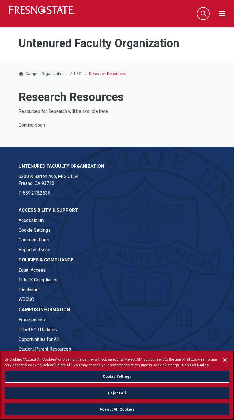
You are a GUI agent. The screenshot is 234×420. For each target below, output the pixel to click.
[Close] (225, 360)
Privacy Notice (195, 365)
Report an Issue (34, 249)
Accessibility (32, 220)
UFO (78, 73)
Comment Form (34, 240)
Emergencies (32, 320)
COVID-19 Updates (38, 329)
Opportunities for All (39, 339)
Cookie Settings (35, 230)
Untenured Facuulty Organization (61, 166)
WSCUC (26, 299)
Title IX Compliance (38, 280)
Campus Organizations (46, 73)
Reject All (117, 393)
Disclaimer (29, 289)
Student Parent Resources (45, 349)
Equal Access (32, 270)
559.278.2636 (36, 193)
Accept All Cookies (117, 409)
